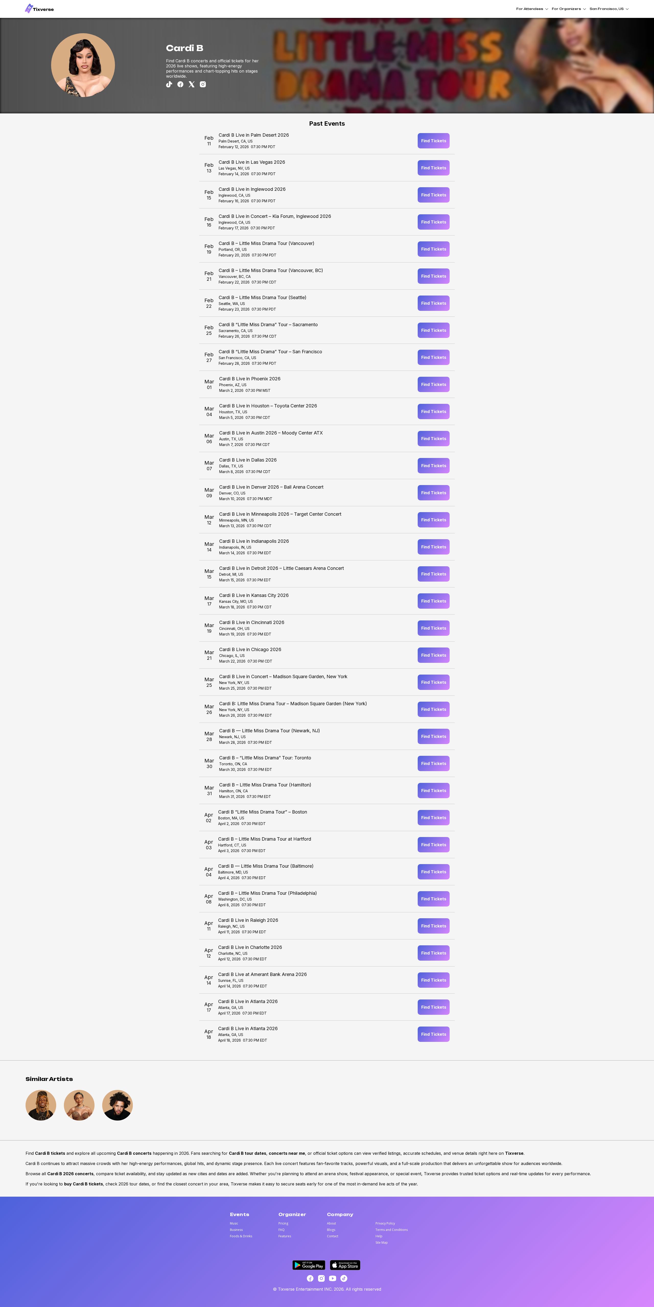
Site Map (382, 1242)
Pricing (283, 1223)
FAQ (281, 1230)
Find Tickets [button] (433, 140)
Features (284, 1236)
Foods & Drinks (241, 1236)
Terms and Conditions (392, 1230)
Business (236, 1230)
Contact (332, 1236)
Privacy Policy (385, 1223)
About (331, 1223)
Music (234, 1223)
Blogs (331, 1230)
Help (379, 1236)
